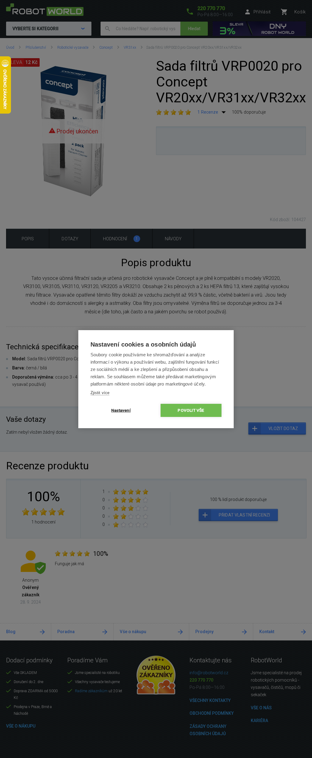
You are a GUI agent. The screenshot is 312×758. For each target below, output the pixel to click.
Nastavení (121, 410)
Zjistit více (99, 392)
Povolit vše (191, 410)
